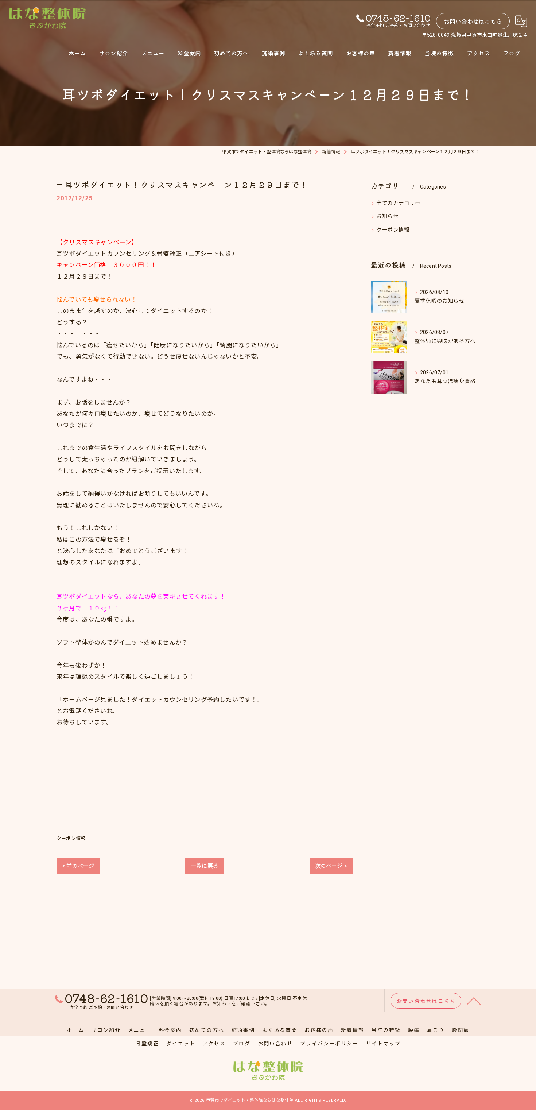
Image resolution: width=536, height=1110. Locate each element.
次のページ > (331, 866)
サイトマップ (383, 1044)
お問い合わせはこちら (473, 21)
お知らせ (387, 216)
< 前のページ (78, 866)
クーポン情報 (71, 838)
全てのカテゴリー (398, 203)
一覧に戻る (204, 866)
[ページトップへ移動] (474, 1001)
